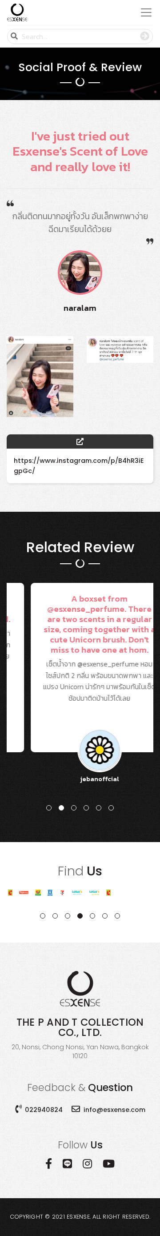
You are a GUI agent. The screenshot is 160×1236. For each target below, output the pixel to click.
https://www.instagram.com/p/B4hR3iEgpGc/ (79, 465)
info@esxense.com (114, 1109)
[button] (49, 808)
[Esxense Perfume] (17, 12)
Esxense (78, 1216)
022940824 (44, 1109)
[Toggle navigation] (143, 12)
